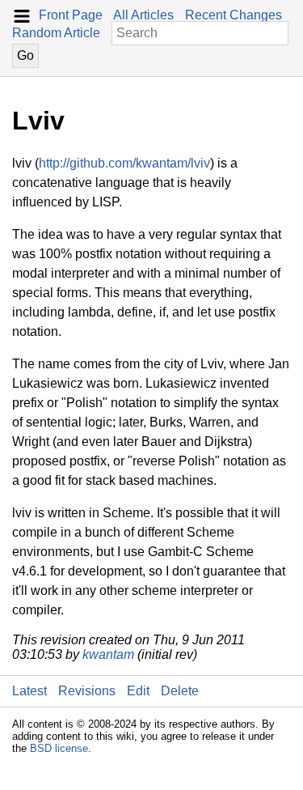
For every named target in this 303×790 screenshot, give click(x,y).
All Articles (143, 15)
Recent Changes (233, 15)
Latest (29, 691)
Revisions (87, 691)
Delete (180, 691)
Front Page (71, 15)
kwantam (108, 654)
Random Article (56, 33)
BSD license (59, 748)
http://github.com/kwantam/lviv (124, 163)
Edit (138, 691)
